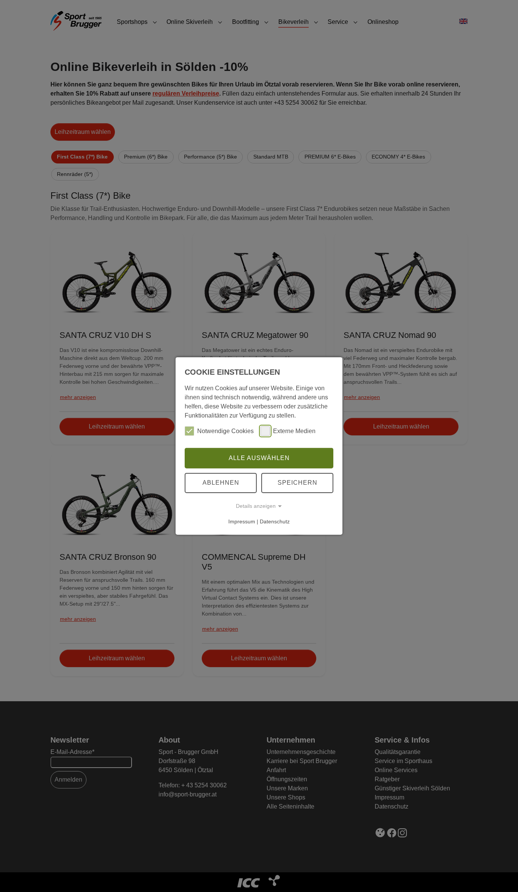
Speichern (297, 482)
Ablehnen (220, 482)
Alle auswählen (259, 458)
